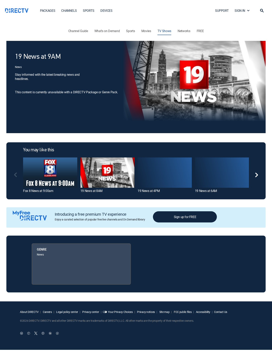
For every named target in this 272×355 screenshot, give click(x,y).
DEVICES (106, 10)
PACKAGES (47, 10)
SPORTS (88, 10)
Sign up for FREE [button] (185, 217)
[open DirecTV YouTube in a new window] (50, 333)
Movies (146, 31)
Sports (130, 31)
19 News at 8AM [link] (91, 191)
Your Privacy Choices (120, 312)
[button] (261, 10)
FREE (200, 31)
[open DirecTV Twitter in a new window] (35, 333)
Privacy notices (146, 312)
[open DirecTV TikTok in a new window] (57, 333)
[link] (50, 172)
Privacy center (90, 312)
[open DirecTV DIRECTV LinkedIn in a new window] (21, 333)
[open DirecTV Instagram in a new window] (43, 333)
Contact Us (220, 312)
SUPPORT (222, 10)
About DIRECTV (29, 312)
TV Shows (164, 31)
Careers (47, 312)
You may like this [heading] (38, 150)
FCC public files (182, 312)
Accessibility (202, 312)
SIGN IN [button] (240, 10)
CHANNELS (69, 10)
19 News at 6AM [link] (206, 191)
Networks (184, 31)
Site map (164, 312)
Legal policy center (67, 312)
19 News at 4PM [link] (149, 191)
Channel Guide (78, 31)
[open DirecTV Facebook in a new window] (28, 333)
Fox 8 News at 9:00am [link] (38, 191)
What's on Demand (107, 31)
